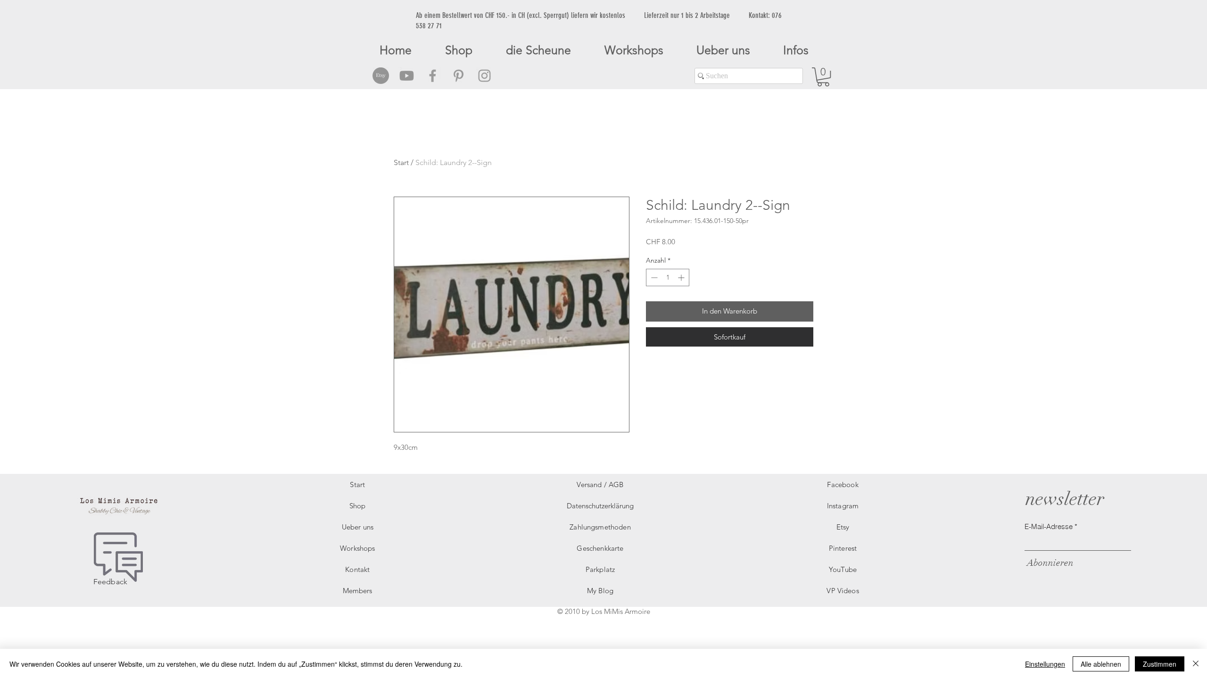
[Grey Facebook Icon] (432, 75)
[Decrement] (653, 277)
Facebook (842, 484)
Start (401, 162)
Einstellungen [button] (1045, 664)
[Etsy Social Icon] (380, 75)
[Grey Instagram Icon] (484, 75)
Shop (357, 505)
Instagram (843, 505)
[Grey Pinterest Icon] (458, 75)
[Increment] (682, 277)
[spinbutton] (667, 277)
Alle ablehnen (1101, 664)
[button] (823, 76)
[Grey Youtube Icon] (406, 75)
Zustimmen (1159, 664)
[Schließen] (1195, 663)
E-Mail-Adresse (1049, 526)
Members (357, 590)
